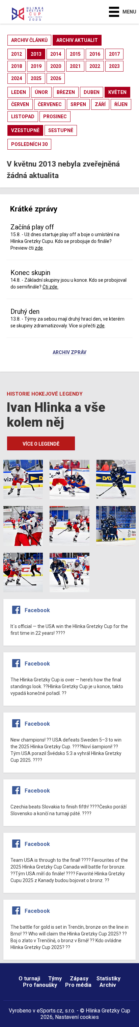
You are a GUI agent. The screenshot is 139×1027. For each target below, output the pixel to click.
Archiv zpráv (69, 352)
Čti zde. (50, 287)
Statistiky (108, 978)
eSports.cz (49, 1010)
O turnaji (29, 978)
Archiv (108, 985)
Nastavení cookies (77, 1017)
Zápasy (79, 978)
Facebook (37, 610)
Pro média (78, 985)
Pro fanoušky (40, 985)
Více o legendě (41, 444)
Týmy (55, 978)
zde (39, 248)
